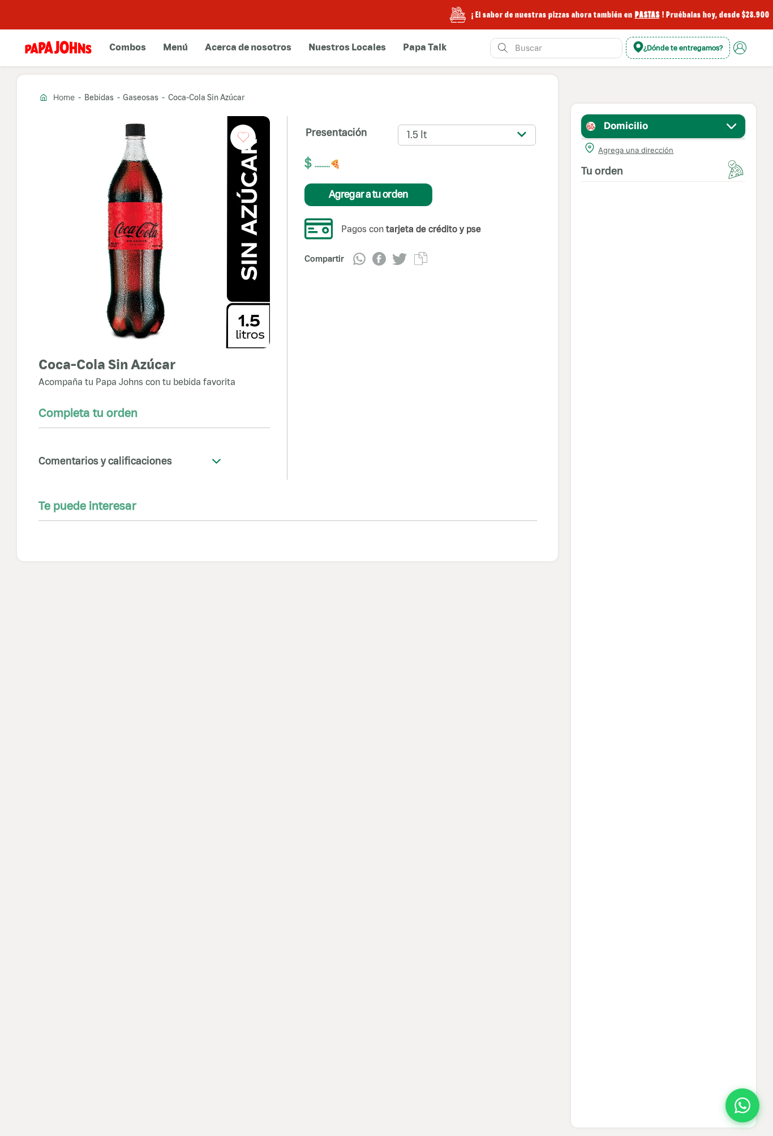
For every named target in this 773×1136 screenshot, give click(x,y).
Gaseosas (140, 97)
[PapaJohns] (58, 48)
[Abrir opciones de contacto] (742, 1105)
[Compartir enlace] (421, 258)
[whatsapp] (359, 258)
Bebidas (99, 97)
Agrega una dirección (635, 150)
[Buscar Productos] (503, 48)
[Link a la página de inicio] (58, 97)
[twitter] (399, 258)
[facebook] (379, 258)
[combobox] (556, 48)
